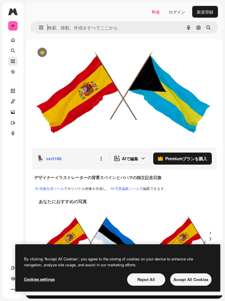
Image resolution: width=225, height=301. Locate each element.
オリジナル (72, 53)
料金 (156, 12)
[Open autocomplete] (39, 27)
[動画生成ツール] (13, 122)
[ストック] (13, 61)
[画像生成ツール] (13, 112)
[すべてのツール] (13, 91)
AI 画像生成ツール (49, 188)
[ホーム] (13, 40)
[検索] (13, 50)
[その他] (13, 289)
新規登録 (205, 12)
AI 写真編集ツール (125, 188)
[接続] (13, 268)
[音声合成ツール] (13, 133)
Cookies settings (39, 279)
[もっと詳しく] (13, 71)
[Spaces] (13, 101)
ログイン (177, 12)
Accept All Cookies (190, 279)
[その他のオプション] (101, 158)
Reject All (146, 279)
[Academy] (13, 278)
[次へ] (210, 239)
